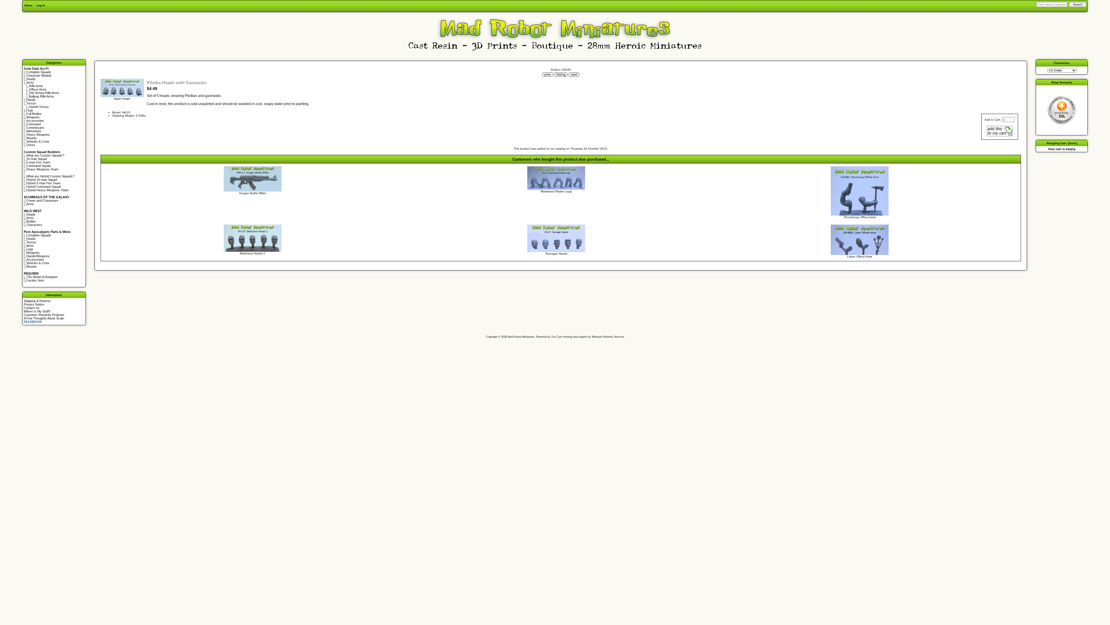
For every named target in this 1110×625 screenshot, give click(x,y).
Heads (31, 79)
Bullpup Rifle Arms (41, 96)
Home (29, 5)
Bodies (31, 221)
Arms (30, 204)
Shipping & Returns (37, 301)
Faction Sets (35, 280)
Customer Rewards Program (44, 315)
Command (33, 124)
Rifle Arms (36, 86)
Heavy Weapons (38, 134)
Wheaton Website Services (608, 336)
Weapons (33, 117)
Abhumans (33, 131)
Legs (29, 110)
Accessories (35, 120)
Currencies (1062, 63)
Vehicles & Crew (37, 141)
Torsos (31, 103)
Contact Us (32, 308)
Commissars (35, 127)
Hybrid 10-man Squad (41, 179)
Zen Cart (556, 336)
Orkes (30, 145)
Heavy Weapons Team (42, 169)
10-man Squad (36, 159)
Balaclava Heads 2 (252, 253)
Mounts (31, 138)
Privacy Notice (34, 304)
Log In (40, 5)
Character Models (38, 75)
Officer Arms (38, 89)
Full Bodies (34, 113)
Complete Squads (38, 72)
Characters (34, 225)
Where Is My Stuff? (37, 311)
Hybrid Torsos (39, 107)
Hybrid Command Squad (43, 186)
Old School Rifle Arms (44, 93)
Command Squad (38, 166)
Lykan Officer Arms (859, 256)
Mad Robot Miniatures (521, 336)
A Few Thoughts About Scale (44, 318)
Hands (31, 100)
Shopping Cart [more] (1061, 143)
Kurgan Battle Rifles (252, 193)
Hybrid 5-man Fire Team (43, 183)
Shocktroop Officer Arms (860, 217)
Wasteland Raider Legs (556, 191)
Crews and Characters (42, 200)
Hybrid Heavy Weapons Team (47, 190)
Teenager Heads (556, 253)
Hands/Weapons (38, 256)
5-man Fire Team (38, 162)
